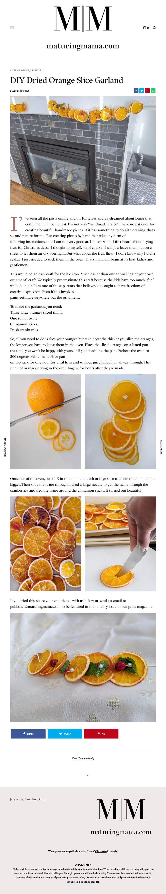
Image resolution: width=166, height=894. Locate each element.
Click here (101, 851)
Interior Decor (20, 70)
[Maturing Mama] (83, 27)
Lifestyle (35, 70)
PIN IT (48, 421)
